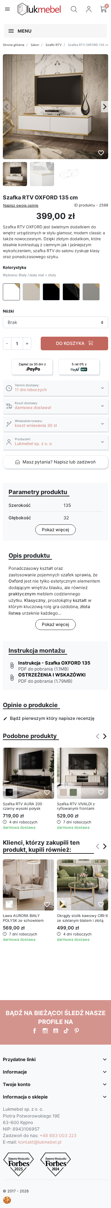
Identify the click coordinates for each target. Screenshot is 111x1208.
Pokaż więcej (55, 529)
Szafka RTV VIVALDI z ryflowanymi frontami (76, 806)
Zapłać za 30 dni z (32, 364)
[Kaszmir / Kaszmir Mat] (63, 792)
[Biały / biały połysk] (9, 904)
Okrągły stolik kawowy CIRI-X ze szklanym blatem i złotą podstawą (82, 920)
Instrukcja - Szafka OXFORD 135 (54, 663)
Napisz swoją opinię (20, 205)
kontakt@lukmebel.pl (39, 1142)
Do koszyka (71, 343)
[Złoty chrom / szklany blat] (63, 904)
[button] (74, 9)
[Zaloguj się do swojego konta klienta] (88, 9)
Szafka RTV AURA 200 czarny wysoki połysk (22, 806)
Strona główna (13, 45)
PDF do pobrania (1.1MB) (43, 669)
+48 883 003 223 (58, 1135)
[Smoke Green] (73, 792)
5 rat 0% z (79, 364)
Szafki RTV (53, 45)
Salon (35, 45)
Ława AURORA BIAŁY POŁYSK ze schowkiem (23, 918)
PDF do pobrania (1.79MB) (45, 681)
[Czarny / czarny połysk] (9, 792)
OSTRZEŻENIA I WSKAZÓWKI (52, 675)
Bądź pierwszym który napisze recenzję (48, 718)
